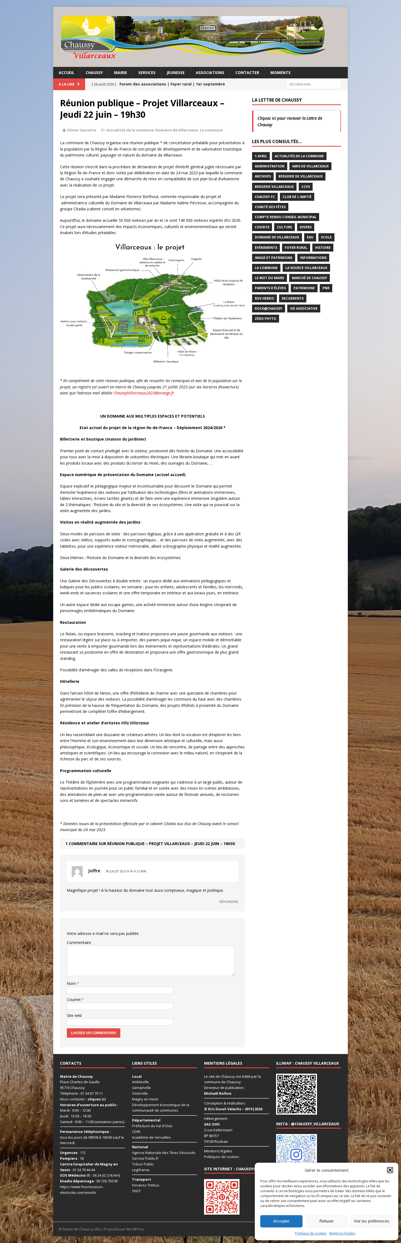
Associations (210, 72)
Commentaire (79, 942)
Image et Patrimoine (273, 257)
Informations (313, 257)
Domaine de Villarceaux (176, 130)
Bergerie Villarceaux (274, 186)
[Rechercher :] (313, 84)
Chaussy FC (265, 196)
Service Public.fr (145, 1158)
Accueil (66, 72)
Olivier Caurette (81, 130)
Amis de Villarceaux (310, 166)
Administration (270, 166)
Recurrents (293, 298)
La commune (211, 130)
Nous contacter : (83, 1099)
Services (146, 72)
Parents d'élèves (270, 288)
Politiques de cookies (221, 1156)
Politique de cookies (311, 1233)
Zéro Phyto (265, 318)
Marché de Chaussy (309, 278)
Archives (263, 176)
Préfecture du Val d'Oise (152, 1125)
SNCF (136, 1190)
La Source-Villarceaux (306, 267)
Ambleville (140, 1081)
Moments (280, 72)
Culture (284, 227)
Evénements (266, 247)
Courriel (74, 999)
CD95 (136, 1131)
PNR (326, 288)
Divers (306, 227)
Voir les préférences (371, 1221)
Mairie (120, 72)
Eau (310, 237)
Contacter (247, 72)
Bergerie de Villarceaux (301, 176)
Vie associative (304, 308)
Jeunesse (176, 72)
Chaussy (94, 72)
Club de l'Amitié (297, 196)
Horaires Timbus (145, 1185)
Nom (72, 983)
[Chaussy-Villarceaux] (200, 37)
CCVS (305, 186)
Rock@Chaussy (268, 308)
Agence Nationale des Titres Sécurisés (164, 1152)
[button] (390, 1170)
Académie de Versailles (151, 1137)
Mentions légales (342, 1233)
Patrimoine (304, 288)
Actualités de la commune (130, 130)
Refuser (326, 1221)
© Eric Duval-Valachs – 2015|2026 (233, 1108)
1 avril (261, 156)
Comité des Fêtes (270, 207)
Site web (74, 1015)
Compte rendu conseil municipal (285, 217)
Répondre (228, 901)
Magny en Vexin (145, 1099)
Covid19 (262, 227)
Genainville (141, 1087)
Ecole (326, 237)
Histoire (323, 247)
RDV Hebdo (264, 298)
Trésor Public (143, 1164)
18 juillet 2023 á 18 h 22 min (125, 871)
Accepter (281, 1221)
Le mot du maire (269, 278)
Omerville (140, 1093)
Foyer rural (296, 247)
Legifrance (140, 1169)
